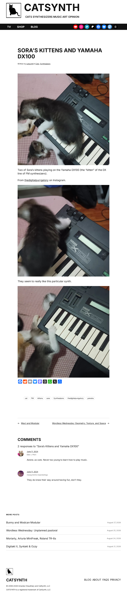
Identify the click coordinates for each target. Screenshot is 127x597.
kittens (40, 398)
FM (32, 398)
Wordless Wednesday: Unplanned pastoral (31, 530)
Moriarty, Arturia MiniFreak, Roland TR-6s (31, 538)
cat (26, 398)
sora (48, 398)
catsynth (29, 64)
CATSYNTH (52, 7)
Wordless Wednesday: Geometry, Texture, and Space (79, 423)
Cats (37, 64)
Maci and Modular (30, 423)
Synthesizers (45, 64)
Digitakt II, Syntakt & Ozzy (21, 546)
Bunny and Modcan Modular (23, 522)
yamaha (90, 398)
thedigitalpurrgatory (36, 180)
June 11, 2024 (32, 451)
